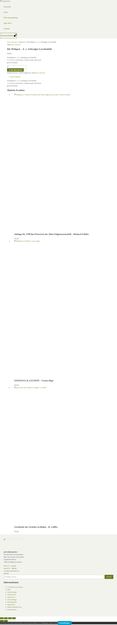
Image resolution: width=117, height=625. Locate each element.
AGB (8, 590)
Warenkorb (11, 605)
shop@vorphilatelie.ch (11, 571)
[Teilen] (10, 618)
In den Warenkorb (15, 70)
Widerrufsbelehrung (14, 607)
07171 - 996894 (11, 566)
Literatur (15, 42)
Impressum (11, 597)
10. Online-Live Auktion (15, 587)
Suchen (6, 573)
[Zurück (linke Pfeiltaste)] (2, 621)
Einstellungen (65, 623)
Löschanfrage (12, 600)
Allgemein (22, 42)
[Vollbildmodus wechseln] (6, 618)
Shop (6, 12)
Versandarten (12, 602)
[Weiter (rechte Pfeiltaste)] (6, 621)
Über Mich (8, 23)
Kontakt (7, 29)
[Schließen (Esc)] (14, 618)
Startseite (7, 7)
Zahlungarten (12, 610)
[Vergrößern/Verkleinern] (2, 618)
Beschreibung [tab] (15, 77)
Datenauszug (11, 592)
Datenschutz (11, 595)
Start (8, 42)
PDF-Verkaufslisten (11, 18)
